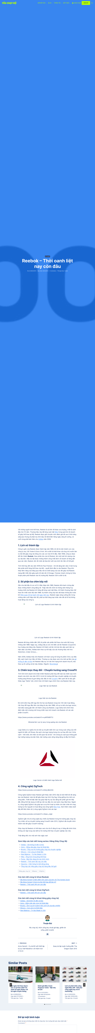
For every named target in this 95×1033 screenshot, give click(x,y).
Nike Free (56, 807)
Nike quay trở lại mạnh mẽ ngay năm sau (35, 595)
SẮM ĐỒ (85, 3)
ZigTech (41, 871)
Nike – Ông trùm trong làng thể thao (33, 857)
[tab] (44, 1004)
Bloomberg (53, 664)
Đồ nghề (47, 256)
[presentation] (20, 974)
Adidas (40, 539)
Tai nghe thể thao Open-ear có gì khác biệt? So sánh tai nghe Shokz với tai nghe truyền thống (19, 988)
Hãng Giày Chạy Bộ (58, 841)
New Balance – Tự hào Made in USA (33, 854)
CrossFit (55, 679)
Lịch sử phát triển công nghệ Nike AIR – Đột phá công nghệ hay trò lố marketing (73, 988)
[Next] (84, 985)
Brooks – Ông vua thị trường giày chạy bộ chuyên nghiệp (41, 849)
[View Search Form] (92, 3)
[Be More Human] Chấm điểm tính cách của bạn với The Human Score (45, 880)
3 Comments (53, 270)
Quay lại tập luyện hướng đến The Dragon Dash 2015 (65, 946)
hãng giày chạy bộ (24, 871)
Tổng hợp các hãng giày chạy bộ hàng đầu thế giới (38, 866)
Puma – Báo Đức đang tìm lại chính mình (35, 859)
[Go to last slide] (11, 985)
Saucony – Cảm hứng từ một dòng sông (35, 864)
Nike (56, 532)
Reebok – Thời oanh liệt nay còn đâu (34, 861)
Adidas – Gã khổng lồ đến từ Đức (32, 845)
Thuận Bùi (47, 923)
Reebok (34, 871)
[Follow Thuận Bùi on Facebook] (47, 934)
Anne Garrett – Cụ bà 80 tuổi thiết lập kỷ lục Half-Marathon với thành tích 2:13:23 (31, 947)
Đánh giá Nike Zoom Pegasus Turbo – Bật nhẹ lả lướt (47, 987)
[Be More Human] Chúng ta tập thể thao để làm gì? (38, 882)
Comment (22, 1023)
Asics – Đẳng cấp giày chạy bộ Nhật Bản (35, 847)
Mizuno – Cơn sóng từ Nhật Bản (32, 852)
